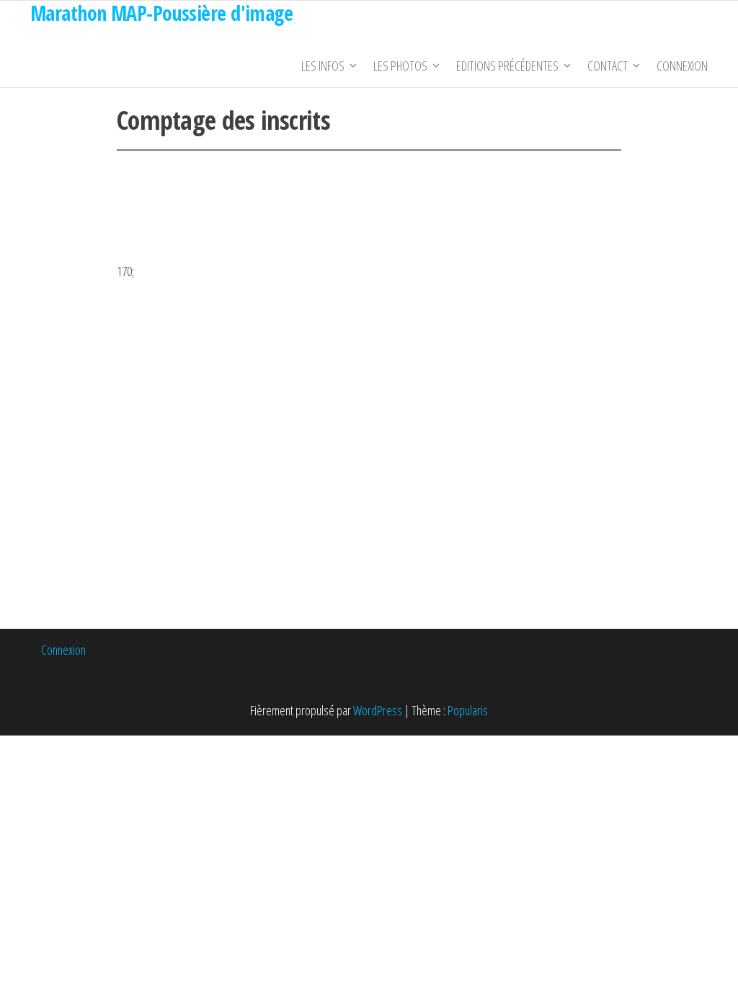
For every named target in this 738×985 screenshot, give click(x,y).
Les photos (400, 65)
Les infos (322, 65)
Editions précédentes (507, 65)
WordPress (377, 710)
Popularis (468, 710)
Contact (607, 65)
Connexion (682, 65)
